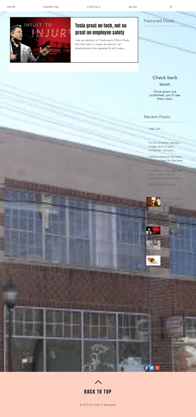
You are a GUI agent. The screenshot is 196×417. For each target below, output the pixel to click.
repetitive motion (173, 341)
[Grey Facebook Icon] (171, 7)
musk (156, 341)
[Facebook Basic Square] (146, 368)
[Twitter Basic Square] (151, 368)
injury (180, 335)
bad (146, 335)
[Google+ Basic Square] (157, 368)
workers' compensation (166, 347)
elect (172, 335)
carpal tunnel (159, 335)
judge (147, 341)
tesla (147, 347)
